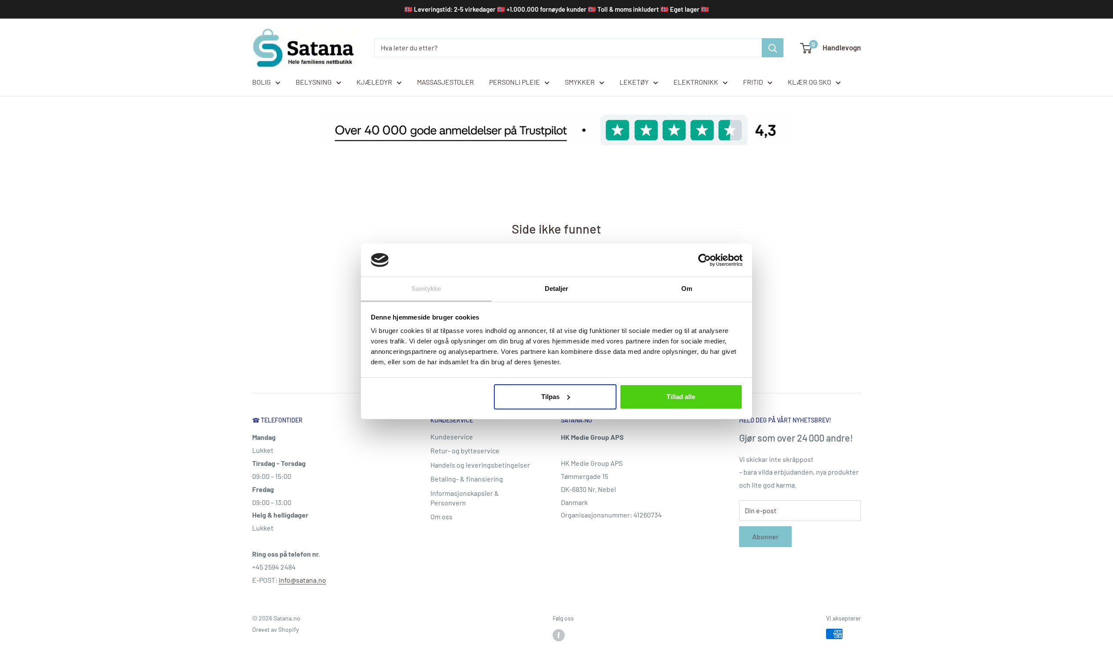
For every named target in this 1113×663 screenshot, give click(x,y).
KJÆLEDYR (374, 82)
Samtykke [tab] (426, 288)
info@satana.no (302, 580)
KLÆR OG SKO (809, 82)
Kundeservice (451, 436)
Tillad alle (680, 396)
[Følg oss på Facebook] (559, 635)
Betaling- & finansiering (466, 479)
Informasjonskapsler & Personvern (464, 498)
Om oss (441, 516)
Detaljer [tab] (557, 288)
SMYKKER (580, 82)
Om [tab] (686, 288)
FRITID (753, 82)
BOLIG (261, 82)
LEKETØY (634, 82)
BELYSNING (314, 82)
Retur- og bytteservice (465, 450)
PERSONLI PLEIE (514, 82)
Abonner (765, 536)
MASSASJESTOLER (445, 82)
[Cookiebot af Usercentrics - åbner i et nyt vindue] (704, 260)
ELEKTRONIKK (695, 82)
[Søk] (772, 47)
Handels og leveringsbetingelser (480, 465)
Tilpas (550, 396)
